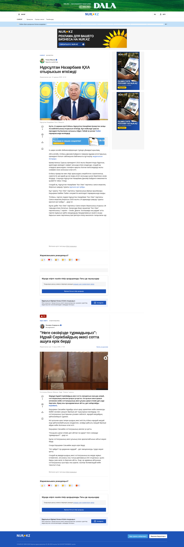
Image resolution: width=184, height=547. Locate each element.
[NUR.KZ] (92, 14)
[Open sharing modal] (42, 142)
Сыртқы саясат (39, 19)
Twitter (98, 131)
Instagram (100, 303)
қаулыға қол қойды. (77, 187)
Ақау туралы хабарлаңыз (137, 536)
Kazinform (53, 406)
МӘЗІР (23, 14)
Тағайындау (50, 19)
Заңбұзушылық (54, 320)
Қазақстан (30, 19)
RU (155, 14)
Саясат (19, 19)
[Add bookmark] (42, 148)
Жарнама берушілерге (158, 536)
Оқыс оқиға (44, 320)
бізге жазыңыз (71, 246)
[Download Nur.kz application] (92, 5)
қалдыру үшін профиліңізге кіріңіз (83, 284)
